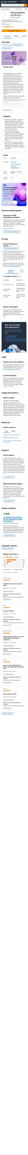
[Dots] (10, 540)
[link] (19, 9)
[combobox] (12, 5)
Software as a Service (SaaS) (16, 172)
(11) (13, 26)
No (11, 177)
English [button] (23, 1)
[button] (22, 15)
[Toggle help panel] (26, 9)
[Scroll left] (1, 36)
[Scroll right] (27, 36)
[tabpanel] (14, 287)
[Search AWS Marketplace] (25, 5)
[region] (14, 288)
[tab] (7, 36)
